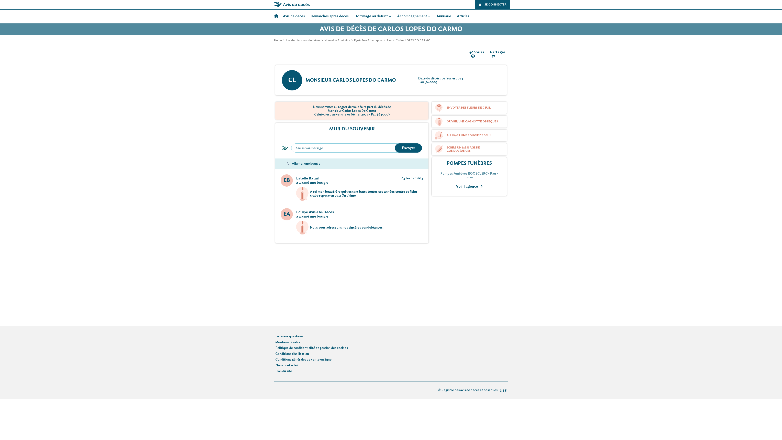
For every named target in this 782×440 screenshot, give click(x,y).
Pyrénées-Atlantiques (368, 40)
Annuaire (443, 16)
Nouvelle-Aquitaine (337, 40)
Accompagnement (412, 16)
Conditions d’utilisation (292, 353)
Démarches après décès (330, 16)
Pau (389, 40)
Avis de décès (294, 16)
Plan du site (283, 371)
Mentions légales (287, 342)
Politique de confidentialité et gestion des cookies (311, 348)
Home (278, 40)
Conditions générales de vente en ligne (303, 359)
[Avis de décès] (277, 16)
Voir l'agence (467, 186)
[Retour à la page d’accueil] (291, 6)
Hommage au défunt (371, 16)
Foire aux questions (289, 336)
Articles (463, 16)
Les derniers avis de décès (303, 40)
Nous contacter (286, 365)
